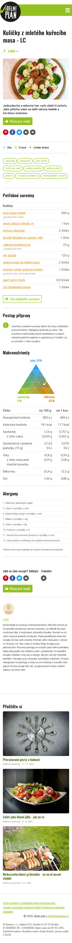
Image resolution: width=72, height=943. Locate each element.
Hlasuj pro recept (17, 121)
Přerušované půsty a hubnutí (21, 759)
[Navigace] (67, 10)
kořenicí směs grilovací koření (23, 269)
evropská (10, 161)
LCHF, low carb (12, 168)
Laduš (11, 51)
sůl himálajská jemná (17, 287)
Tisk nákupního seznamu (22, 299)
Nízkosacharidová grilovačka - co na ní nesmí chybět (32, 876)
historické (25, 161)
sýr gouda (9, 255)
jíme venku (41, 161)
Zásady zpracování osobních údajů (21, 907)
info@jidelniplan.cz (58, 916)
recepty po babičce (28, 176)
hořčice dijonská (14, 230)
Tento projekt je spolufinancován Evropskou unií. (29, 903)
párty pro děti (53, 168)
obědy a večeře (33, 168)
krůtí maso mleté (14, 213)
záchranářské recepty (54, 176)
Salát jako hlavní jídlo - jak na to (23, 817)
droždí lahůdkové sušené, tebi (23, 238)
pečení (8, 176)
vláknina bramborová (16, 245)
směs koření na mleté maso (21, 262)
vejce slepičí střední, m (18, 223)
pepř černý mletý (14, 280)
